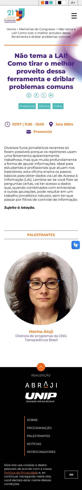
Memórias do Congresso (37, 29)
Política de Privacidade (21, 472)
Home (12, 29)
